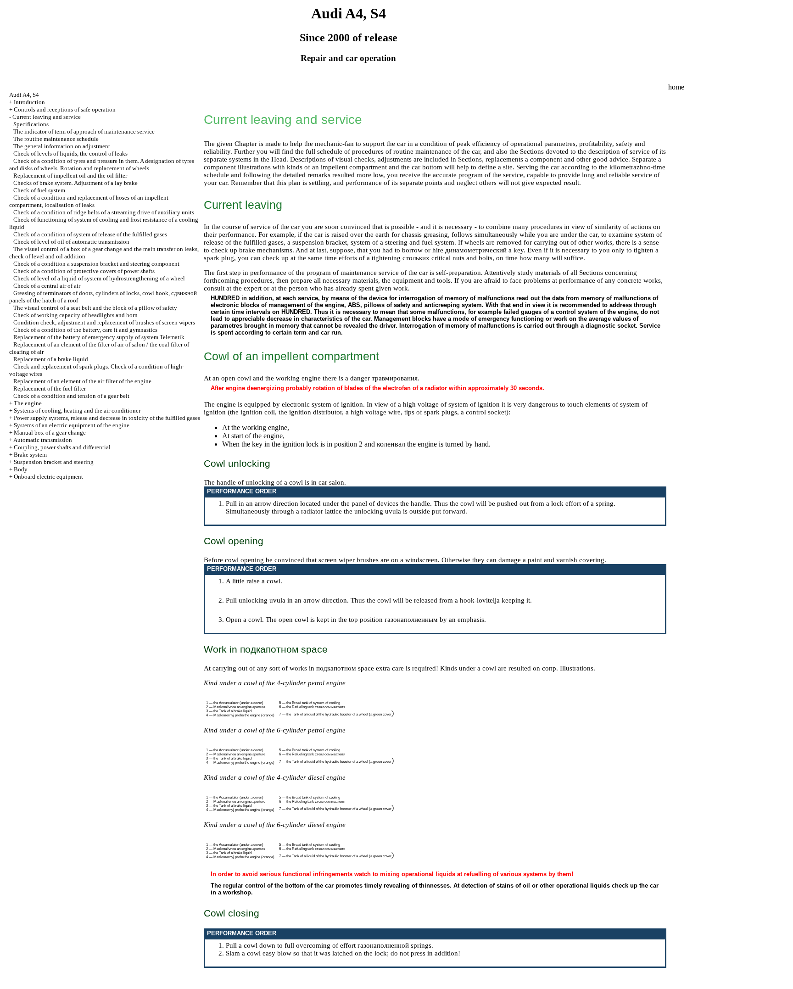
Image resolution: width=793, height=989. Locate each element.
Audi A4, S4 (24, 94)
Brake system (30, 454)
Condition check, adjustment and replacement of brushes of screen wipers (104, 322)
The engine (28, 403)
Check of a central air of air (46, 285)
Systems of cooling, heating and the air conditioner (77, 410)
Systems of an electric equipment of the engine (71, 425)
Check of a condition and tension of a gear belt (71, 395)
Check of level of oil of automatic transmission (71, 241)
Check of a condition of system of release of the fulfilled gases (90, 234)
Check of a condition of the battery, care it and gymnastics (85, 329)
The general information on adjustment (61, 146)
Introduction (29, 102)
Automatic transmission (42, 439)
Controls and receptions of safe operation (65, 109)
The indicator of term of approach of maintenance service (84, 131)
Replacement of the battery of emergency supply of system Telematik (98, 337)
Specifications (31, 124)
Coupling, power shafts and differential (62, 447)
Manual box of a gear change (50, 432)
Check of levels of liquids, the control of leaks (70, 153)
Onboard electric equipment (48, 476)
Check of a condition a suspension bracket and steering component (96, 263)
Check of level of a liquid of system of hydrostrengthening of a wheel (99, 278)
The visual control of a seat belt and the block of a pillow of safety (95, 307)
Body (21, 469)
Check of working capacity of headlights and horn (75, 315)
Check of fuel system (39, 190)
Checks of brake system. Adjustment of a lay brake (75, 182)
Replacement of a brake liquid (50, 359)
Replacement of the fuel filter (49, 388)
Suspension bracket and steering (54, 461)
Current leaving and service (46, 116)
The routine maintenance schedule (56, 138)
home (676, 87)
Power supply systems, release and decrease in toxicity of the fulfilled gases (107, 417)
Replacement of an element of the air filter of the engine (82, 381)
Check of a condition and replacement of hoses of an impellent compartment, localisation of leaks (88, 201)
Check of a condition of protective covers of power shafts (84, 271)
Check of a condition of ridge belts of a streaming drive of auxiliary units (103, 212)
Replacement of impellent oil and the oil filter (70, 175)
